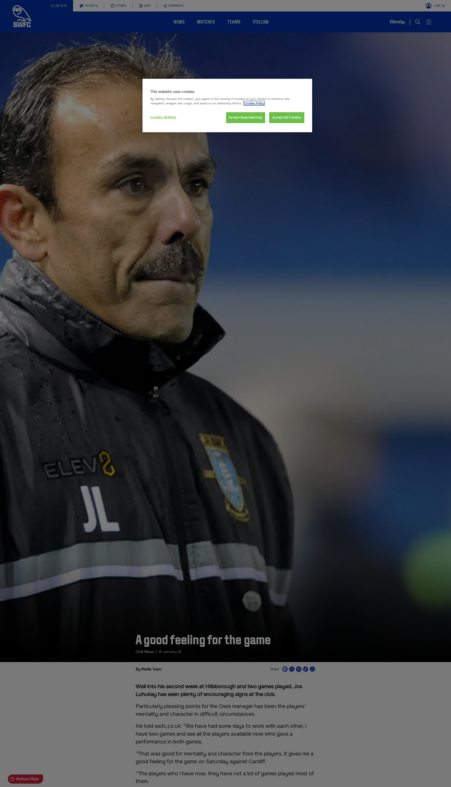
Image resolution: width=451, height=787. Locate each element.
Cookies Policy (254, 103)
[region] (227, 106)
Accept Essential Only (245, 117)
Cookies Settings (163, 117)
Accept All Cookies (286, 117)
